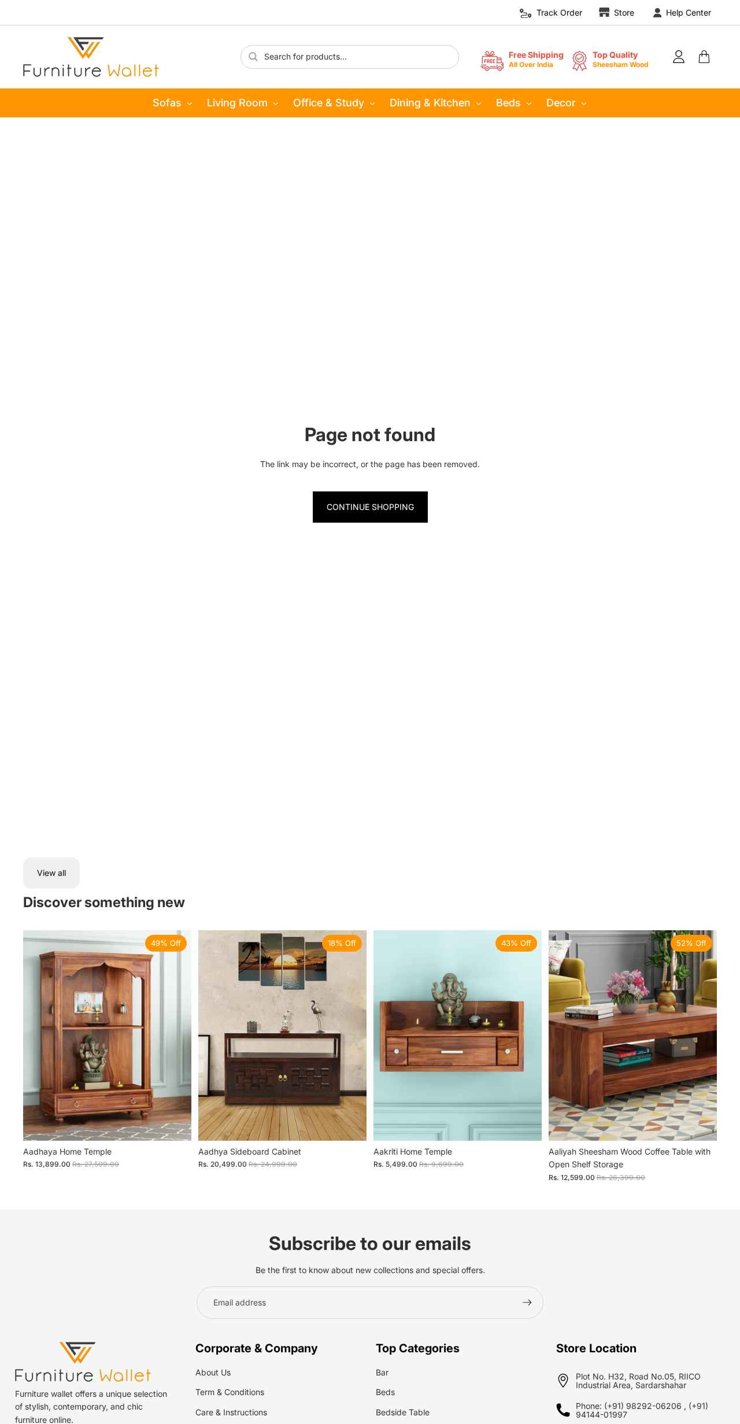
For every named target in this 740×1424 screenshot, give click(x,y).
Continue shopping (370, 507)
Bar (382, 1372)
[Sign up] (527, 1303)
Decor (561, 103)
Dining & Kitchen (430, 103)
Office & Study (328, 103)
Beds (508, 103)
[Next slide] (174, 1035)
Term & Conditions (229, 1392)
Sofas (167, 103)
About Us (213, 1372)
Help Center (688, 12)
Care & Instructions (231, 1412)
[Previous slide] (40, 1035)
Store (624, 12)
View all (51, 873)
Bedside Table (403, 1412)
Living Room (237, 103)
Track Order (559, 12)
